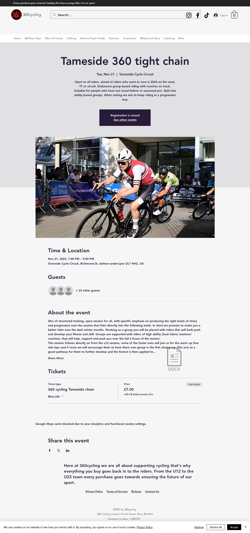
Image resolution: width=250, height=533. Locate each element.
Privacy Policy (94, 491)
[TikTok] (206, 15)
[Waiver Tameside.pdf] (174, 359)
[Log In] (213, 15)
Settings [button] (199, 527)
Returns (136, 491)
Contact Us (152, 491)
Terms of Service (117, 491)
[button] (234, 14)
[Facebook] (197, 15)
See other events (125, 119)
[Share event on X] (58, 450)
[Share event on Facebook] (49, 450)
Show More (56, 358)
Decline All (216, 527)
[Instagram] (188, 15)
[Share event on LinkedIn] (67, 450)
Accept (234, 527)
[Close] (245, 527)
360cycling (32, 14)
